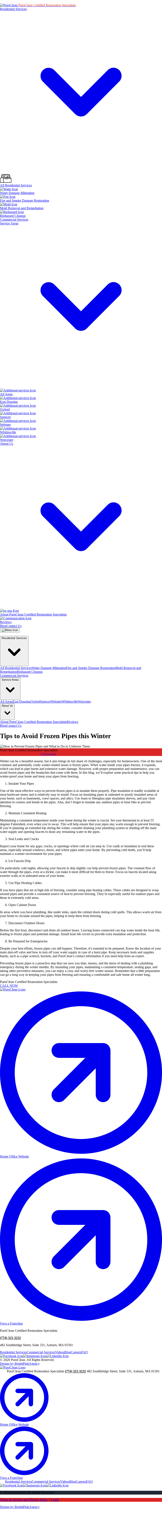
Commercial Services (14, 219)
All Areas (6, 701)
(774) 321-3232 (48, 754)
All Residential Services (16, 668)
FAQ (84, 1352)
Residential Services (13, 1352)
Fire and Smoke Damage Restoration (90, 668)
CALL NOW (9, 985)
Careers (76, 1352)
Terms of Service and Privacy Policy (24, 1500)
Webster (56, 701)
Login (55, 1500)
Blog (3, 626)
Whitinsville (70, 701)
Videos (59, 1352)
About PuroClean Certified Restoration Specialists (33, 722)
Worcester (84, 701)
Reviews (72, 722)
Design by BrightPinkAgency (20, 1363)
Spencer (45, 701)
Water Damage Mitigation (49, 668)
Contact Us (14, 626)
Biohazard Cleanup (30, 671)
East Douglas (21, 701)
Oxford (35, 701)
